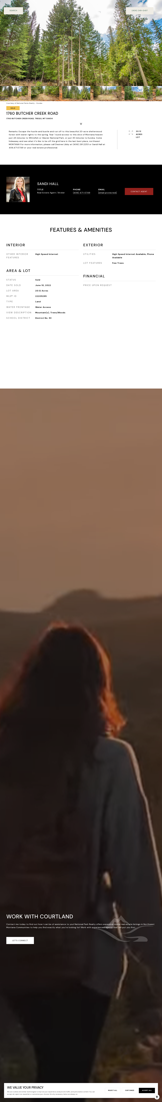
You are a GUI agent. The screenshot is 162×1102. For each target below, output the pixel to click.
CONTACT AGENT (139, 191)
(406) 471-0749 (81, 192)
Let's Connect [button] (20, 940)
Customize (129, 1090)
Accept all (147, 1090)
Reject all (112, 1090)
